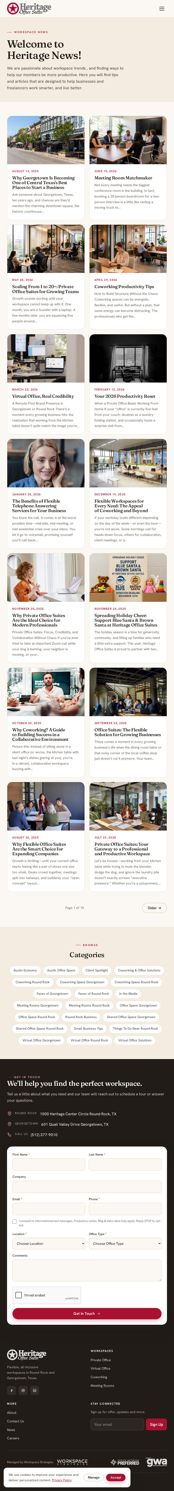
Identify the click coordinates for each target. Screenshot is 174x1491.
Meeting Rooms (102, 1385)
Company (19, 1177)
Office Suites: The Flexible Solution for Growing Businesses (127, 732)
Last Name (97, 1154)
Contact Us (15, 1421)
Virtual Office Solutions (135, 1040)
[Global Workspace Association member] (156, 1462)
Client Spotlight (97, 970)
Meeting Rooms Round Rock (89, 1005)
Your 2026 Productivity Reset (124, 396)
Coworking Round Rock (33, 982)
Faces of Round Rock (93, 994)
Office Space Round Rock (37, 1017)
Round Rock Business (81, 1017)
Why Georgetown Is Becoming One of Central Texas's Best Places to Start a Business (43, 182)
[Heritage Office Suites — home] (29, 8)
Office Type (97, 1234)
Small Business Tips (88, 1028)
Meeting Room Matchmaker (123, 178)
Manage (93, 1477)
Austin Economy (25, 970)
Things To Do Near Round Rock (135, 1028)
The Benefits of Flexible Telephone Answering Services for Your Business (39, 505)
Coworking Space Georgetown (82, 982)
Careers (13, 1438)
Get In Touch (84, 1313)
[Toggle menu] (162, 8)
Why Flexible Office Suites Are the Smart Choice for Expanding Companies (39, 848)
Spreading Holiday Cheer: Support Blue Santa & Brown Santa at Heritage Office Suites (125, 620)
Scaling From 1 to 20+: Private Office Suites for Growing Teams (45, 289)
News (11, 1430)
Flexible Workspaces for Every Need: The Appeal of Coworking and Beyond (121, 505)
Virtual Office (100, 1368)
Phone (94, 1199)
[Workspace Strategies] (72, 1462)
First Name (20, 1154)
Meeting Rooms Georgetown (37, 1005)
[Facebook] (11, 1390)
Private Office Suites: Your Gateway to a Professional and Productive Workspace (122, 848)
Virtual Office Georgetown (41, 1040)
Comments (19, 1255)
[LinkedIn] (34, 1390)
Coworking (99, 1377)
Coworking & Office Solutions (139, 970)
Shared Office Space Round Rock (40, 1028)
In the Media (128, 994)
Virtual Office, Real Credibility (43, 396)
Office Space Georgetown (138, 1005)
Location (19, 1234)
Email (17, 1199)
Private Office (101, 1360)
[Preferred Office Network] (125, 1462)
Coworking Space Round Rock (136, 982)
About (11, 1412)
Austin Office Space (61, 970)
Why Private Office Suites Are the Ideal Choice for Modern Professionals (38, 620)
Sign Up (156, 1424)
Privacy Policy (62, 1480)
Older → (154, 908)
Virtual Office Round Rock (89, 1040)
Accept (116, 1477)
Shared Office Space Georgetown (131, 1017)
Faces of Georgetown (52, 994)
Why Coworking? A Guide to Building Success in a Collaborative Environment (40, 734)
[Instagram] (23, 1390)
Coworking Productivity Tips (124, 286)
